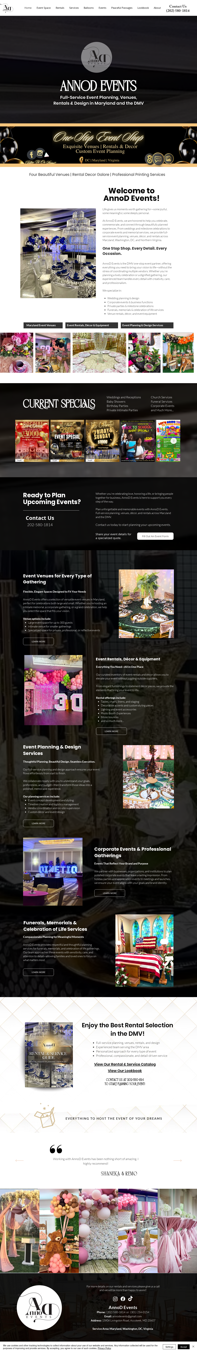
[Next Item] (174, 441)
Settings (169, 1346)
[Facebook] (123, 1299)
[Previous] (19, 1160)
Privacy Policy (104, 1348)
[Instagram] (115, 1299)
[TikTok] (130, 1299)
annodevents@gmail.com (123, 1316)
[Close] (193, 1347)
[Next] (177, 1160)
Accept (183, 1346)
